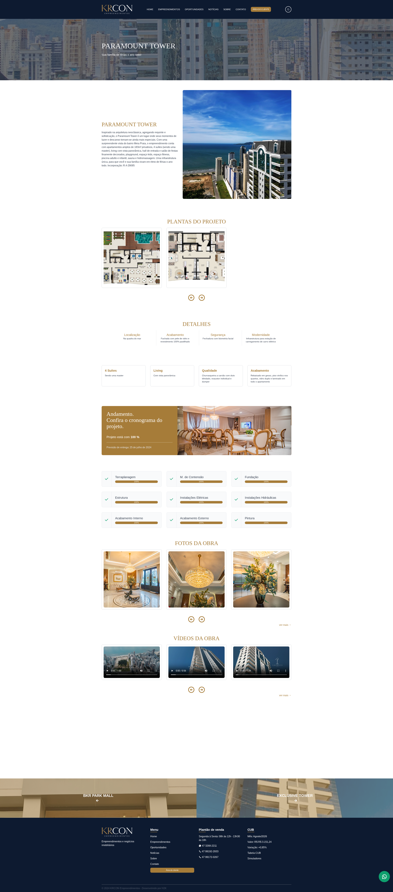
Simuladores (254, 858)
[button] (191, 297)
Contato (241, 9)
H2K (164, 888)
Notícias (213, 9)
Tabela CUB (254, 853)
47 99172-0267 (209, 857)
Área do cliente (261, 9)
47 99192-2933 (209, 851)
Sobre (227, 9)
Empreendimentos (169, 9)
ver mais (284, 625)
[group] (132, 258)
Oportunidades (194, 9)
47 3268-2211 (209, 845)
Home (150, 9)
